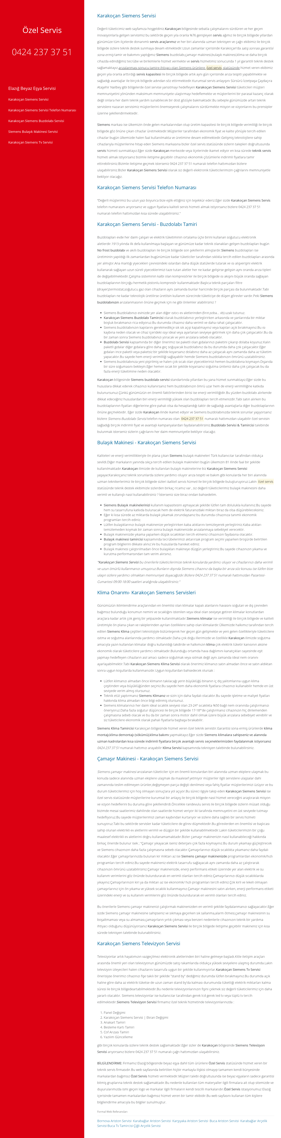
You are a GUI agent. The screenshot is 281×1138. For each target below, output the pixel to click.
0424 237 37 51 (42, 52)
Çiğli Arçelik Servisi (147, 1126)
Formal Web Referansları (112, 1111)
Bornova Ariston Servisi (114, 1121)
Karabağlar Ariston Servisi (152, 1121)
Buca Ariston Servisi (224, 1121)
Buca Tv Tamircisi (120, 1126)
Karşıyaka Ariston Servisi (190, 1121)
